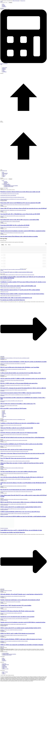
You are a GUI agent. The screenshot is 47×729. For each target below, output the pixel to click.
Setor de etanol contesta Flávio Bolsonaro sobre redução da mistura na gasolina (19, 236)
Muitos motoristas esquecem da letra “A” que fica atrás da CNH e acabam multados (20, 289)
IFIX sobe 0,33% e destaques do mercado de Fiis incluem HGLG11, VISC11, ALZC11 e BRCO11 (23, 388)
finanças (3, 412)
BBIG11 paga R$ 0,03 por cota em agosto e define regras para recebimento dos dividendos (21, 502)
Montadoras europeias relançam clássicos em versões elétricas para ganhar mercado (20, 191)
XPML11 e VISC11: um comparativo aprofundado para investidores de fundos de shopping (21, 644)
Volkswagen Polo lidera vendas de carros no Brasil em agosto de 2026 (16, 427)
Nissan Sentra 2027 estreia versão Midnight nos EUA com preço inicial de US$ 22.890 (20, 202)
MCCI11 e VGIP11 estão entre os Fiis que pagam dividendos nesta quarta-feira (18, 383)
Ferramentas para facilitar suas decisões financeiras (12, 299)
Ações (3, 70)
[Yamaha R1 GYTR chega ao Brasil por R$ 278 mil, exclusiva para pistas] (11, 607)
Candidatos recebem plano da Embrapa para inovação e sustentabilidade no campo (19, 423)
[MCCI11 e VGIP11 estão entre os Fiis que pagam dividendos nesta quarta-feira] (12, 380)
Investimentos (2, 358)
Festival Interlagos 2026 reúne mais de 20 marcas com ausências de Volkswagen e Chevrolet (12, 197)
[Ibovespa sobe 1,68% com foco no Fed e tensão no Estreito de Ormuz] (10, 445)
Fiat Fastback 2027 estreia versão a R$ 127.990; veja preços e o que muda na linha (19, 219)
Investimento (4, 413)
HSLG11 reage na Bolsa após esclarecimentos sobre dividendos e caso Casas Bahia (19, 367)
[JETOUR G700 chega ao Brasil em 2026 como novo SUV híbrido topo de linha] (12, 429)
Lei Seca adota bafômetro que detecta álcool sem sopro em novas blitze (9, 193)
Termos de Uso (23, 0)
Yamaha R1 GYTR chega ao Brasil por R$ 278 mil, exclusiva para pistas (17, 611)
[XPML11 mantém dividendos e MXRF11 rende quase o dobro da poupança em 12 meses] (13, 635)
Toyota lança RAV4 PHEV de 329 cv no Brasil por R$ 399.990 (14, 225)
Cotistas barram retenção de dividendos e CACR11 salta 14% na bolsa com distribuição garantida (23, 361)
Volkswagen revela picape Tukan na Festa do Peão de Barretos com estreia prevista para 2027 (22, 453)
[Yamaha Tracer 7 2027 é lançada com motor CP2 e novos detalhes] (10, 601)
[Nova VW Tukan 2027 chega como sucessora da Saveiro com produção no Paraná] (12, 456)
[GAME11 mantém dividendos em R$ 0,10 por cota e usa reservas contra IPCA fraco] (13, 508)
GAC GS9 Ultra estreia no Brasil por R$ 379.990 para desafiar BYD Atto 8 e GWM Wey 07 (21, 477)
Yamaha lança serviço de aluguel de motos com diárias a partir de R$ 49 (17, 616)
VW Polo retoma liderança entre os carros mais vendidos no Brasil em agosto (18, 471)
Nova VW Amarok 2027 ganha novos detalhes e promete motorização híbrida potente (16, 272)
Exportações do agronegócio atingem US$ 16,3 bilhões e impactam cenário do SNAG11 (20, 392)
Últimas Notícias (4, 67)
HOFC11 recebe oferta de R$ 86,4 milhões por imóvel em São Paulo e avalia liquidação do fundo (23, 516)
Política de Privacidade (16, 0)
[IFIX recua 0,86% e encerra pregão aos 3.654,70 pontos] (8, 405)
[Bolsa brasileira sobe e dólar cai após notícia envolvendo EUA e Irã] (10, 295)
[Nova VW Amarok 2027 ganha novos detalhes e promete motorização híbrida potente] (13, 269)
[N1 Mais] (3, 170)
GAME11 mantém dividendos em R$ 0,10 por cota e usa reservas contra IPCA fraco (20, 511)
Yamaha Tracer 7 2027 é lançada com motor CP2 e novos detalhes (15, 605)
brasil (3, 414)
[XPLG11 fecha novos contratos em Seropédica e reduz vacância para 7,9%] (11, 400)
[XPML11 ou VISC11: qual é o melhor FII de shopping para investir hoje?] (11, 629)
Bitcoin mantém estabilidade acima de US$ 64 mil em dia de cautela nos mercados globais (21, 443)
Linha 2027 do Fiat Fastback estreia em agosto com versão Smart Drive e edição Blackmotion (22, 437)
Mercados (1, 446)
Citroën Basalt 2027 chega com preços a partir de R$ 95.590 (8, 195)
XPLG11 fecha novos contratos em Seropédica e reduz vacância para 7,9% (18, 403)
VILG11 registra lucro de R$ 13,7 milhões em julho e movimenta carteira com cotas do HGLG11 (23, 378)
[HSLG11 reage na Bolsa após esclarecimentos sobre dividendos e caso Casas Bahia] (12, 363)
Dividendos (4, 69)
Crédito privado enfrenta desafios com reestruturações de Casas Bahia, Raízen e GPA (20, 372)
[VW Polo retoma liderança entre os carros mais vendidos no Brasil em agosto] (11, 467)
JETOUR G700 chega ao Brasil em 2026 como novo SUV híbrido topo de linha (18, 432)
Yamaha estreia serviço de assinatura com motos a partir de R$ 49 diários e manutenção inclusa (22, 230)
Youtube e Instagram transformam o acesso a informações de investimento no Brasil (20, 599)
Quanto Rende (4, 71)
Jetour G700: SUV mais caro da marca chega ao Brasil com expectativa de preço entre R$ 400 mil (23, 208)
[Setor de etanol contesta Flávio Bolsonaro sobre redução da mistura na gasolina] (12, 232)
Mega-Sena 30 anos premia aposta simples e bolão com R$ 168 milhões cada (18, 285)
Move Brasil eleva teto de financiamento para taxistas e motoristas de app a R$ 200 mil (20, 489)
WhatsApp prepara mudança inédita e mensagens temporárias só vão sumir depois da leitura (22, 293)
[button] (1, 1)
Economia (1, 420)
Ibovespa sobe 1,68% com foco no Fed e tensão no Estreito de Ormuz (16, 449)
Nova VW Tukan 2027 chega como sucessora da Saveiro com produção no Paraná (19, 458)
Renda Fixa (4, 68)
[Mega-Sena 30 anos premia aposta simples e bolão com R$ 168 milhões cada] (4, 283)
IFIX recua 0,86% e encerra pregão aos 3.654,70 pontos (13, 408)
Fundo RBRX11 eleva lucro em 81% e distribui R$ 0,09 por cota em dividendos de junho (21, 530)
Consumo (1, 205)
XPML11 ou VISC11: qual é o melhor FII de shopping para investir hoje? (17, 633)
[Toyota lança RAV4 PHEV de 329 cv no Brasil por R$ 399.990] (10, 221)
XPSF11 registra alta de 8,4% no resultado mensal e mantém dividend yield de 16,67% (20, 506)
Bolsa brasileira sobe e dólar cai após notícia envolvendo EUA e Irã (16, 297)
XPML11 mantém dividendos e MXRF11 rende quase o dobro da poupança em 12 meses (21, 639)
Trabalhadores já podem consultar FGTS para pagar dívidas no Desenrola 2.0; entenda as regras (23, 281)
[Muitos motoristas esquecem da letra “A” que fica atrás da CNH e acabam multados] (10, 287)
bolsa (3, 415)
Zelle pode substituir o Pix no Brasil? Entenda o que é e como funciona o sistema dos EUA (21, 594)
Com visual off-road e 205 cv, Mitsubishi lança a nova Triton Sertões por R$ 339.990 (20, 214)
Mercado (3, 411)
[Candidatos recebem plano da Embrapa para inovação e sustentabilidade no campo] (12, 419)
